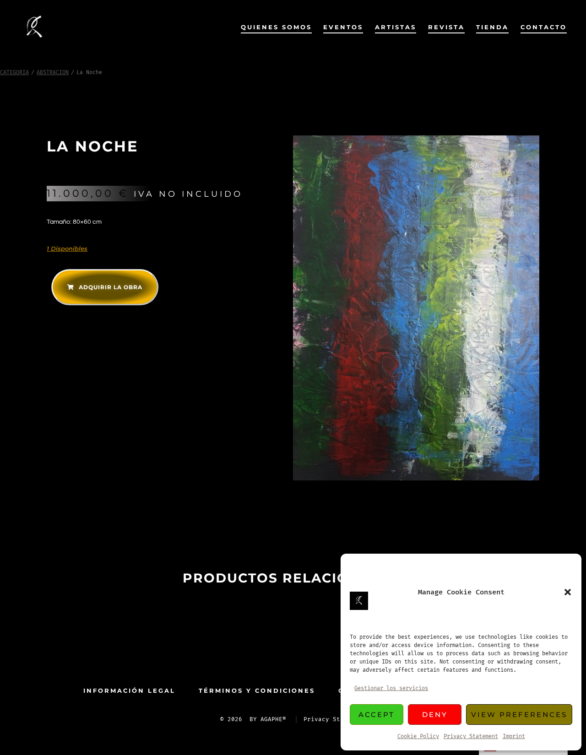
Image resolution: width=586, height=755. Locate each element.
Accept (376, 714)
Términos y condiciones (257, 690)
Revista (446, 27)
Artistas (395, 27)
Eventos (343, 27)
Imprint (514, 736)
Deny (435, 714)
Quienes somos (276, 27)
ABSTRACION (53, 73)
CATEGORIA (14, 73)
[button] (567, 592)
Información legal (129, 690)
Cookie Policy (418, 736)
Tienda (492, 27)
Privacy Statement (471, 736)
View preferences (519, 714)
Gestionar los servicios (391, 688)
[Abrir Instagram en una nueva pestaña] (307, 654)
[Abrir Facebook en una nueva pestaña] (278, 654)
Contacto (544, 27)
